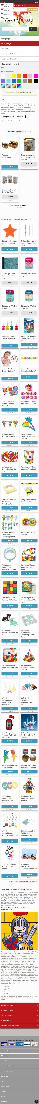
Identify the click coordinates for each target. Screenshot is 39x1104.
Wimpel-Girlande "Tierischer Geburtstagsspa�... (9, 535)
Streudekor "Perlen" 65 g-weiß (28, 307)
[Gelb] (14, 76)
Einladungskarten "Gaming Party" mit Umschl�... (9, 735)
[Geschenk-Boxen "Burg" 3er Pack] (10, 179)
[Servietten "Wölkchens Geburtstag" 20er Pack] (29, 620)
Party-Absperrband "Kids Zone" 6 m (28, 501)
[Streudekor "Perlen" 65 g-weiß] (29, 296)
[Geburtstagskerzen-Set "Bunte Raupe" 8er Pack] (29, 722)
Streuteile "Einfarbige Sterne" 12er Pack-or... (10, 243)
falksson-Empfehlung (16, 131)
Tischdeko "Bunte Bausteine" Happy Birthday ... (28, 798)
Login (36, 2)
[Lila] (3, 81)
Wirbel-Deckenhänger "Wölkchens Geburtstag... (7, 701)
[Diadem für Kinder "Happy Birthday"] (10, 358)
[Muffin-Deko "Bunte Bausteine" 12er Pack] (29, 755)
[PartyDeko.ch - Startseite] (19, 19)
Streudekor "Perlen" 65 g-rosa (28, 275)
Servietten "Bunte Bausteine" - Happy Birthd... (28, 567)
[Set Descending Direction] (26, 131)
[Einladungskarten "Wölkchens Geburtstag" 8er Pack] (29, 820)
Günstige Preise (6, 1015)
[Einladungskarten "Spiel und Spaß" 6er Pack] (29, 587)
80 (25, 205)
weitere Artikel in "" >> (23, 881)
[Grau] (25, 81)
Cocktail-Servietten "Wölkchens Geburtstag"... (9, 502)
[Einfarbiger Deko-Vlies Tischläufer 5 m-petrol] (10, 263)
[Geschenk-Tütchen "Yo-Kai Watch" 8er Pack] (29, 326)
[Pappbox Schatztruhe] (10, 144)
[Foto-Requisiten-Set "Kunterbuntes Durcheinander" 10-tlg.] (10, 854)
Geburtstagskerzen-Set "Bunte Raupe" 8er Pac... (28, 735)
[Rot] (25, 76)
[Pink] (36, 76)
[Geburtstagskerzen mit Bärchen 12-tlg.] (10, 326)
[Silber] (8, 86)
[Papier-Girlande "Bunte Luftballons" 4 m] (29, 358)
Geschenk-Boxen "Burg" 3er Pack (8, 191)
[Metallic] (3, 86)
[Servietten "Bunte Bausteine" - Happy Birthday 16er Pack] (29, 555)
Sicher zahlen (6, 1021)
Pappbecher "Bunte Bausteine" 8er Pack (28, 468)
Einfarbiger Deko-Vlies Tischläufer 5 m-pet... (10, 276)
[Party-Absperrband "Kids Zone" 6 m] (29, 489)
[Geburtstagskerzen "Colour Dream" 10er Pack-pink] (29, 230)
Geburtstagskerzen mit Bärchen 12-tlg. (9, 337)
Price (29, 131)
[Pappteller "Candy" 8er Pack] (29, 522)
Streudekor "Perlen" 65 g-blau (9, 307)
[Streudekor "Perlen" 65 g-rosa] (29, 263)
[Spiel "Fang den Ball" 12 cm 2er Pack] (10, 755)
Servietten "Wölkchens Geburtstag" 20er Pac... (27, 634)
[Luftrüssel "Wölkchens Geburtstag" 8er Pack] (29, 687)
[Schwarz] (36, 81)
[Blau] (14, 81)
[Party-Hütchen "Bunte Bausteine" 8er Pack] (29, 655)
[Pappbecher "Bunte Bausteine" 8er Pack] (29, 456)
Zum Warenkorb (32, 9)
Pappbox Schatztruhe (6, 156)
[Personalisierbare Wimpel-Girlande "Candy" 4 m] (10, 391)
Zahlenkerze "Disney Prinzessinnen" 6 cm (29, 403)
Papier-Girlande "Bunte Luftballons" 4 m (29, 371)
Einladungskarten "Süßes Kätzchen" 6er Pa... (10, 633)
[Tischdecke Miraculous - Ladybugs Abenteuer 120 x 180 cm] (29, 854)
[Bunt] (19, 86)
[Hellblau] (8, 81)
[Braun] (30, 81)
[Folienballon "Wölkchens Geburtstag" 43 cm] (10, 555)
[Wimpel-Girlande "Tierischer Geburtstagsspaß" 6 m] (10, 522)
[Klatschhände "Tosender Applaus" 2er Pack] (29, 424)
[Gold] (14, 86)
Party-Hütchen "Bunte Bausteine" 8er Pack (28, 667)
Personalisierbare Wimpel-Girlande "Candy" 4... (8, 404)
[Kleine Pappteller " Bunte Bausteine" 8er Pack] (10, 655)
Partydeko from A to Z (10, 64)
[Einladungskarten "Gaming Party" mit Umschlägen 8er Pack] (10, 722)
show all (3, 67)
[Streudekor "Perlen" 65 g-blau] (10, 296)
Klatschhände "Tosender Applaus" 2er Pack (28, 436)
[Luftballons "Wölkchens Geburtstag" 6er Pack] (10, 786)
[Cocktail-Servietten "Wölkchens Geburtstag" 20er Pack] (10, 489)
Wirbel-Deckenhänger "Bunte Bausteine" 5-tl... (10, 834)
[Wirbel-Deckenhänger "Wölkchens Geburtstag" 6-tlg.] (10, 687)
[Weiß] (3, 76)
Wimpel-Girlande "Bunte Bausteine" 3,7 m (10, 436)
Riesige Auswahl (7, 1005)
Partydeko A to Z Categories (13, 116)
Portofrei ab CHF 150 (20, 5)
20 (20, 205)
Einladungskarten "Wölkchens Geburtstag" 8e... (28, 833)
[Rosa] (30, 76)
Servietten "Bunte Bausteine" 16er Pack (10, 599)
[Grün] (19, 81)
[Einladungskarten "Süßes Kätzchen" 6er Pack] (10, 620)
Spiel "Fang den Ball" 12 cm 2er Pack (10, 767)
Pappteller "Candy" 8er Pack (28, 533)
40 (23, 205)
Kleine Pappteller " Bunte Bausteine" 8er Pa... (10, 667)
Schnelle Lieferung (7, 1010)
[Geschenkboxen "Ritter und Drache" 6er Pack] (29, 144)
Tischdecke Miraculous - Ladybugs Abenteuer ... (29, 867)
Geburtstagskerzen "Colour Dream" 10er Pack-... (28, 243)
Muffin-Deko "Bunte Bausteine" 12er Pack (29, 767)
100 (28, 205)
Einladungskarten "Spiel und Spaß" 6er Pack (29, 600)
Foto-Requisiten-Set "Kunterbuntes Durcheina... (9, 866)
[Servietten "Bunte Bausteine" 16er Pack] (10, 587)
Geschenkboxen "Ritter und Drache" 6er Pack (28, 157)
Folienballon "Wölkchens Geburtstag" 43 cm (9, 567)
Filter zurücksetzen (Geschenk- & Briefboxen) (16, 121)
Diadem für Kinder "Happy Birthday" (9, 370)
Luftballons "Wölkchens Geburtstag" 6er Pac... (8, 799)
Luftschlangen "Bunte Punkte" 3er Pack (9, 469)
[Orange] (19, 76)
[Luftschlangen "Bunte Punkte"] (10, 456)
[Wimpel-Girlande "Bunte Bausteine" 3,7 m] (10, 424)
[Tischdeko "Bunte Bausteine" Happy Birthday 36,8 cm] (29, 786)
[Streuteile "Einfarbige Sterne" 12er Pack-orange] (10, 230)
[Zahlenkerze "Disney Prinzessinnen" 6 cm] (29, 391)
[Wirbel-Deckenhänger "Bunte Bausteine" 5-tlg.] (10, 820)
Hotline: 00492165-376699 (10, 1026)
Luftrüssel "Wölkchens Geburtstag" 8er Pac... (27, 701)
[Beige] (8, 76)
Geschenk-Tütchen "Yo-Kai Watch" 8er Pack (28, 338)
